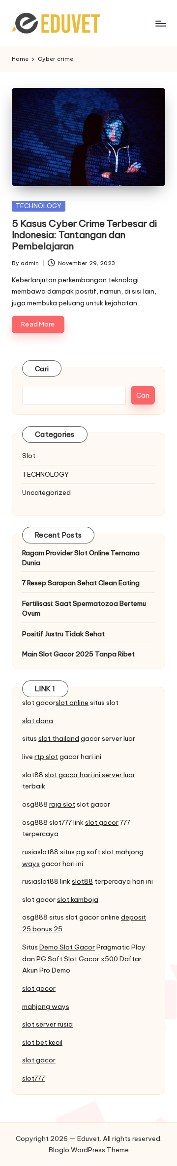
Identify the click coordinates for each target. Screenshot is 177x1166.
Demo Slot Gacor (67, 947)
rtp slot (46, 756)
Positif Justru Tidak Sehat (63, 633)
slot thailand (58, 738)
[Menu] (160, 23)
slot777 (33, 1078)
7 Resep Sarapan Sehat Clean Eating (81, 582)
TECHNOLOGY (38, 206)
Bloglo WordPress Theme (89, 1149)
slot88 (82, 881)
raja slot (62, 804)
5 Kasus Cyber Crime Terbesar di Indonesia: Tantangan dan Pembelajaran (84, 234)
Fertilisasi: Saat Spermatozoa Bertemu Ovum (84, 608)
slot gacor (101, 822)
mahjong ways (45, 1006)
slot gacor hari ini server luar (90, 774)
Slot (28, 455)
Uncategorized (46, 492)
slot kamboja (77, 899)
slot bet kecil (42, 1042)
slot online (72, 702)
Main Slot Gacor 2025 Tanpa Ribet (78, 654)
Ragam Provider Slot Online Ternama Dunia (81, 557)
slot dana (37, 720)
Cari (42, 368)
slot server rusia (47, 1024)
